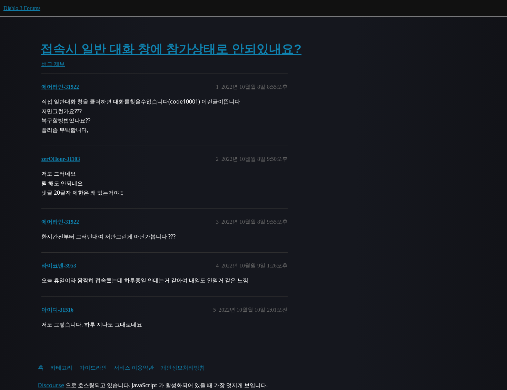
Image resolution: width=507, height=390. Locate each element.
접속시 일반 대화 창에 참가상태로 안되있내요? (171, 49)
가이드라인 (93, 367)
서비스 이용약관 (134, 367)
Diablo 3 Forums (21, 8)
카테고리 (61, 367)
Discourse (51, 385)
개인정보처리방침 (183, 367)
